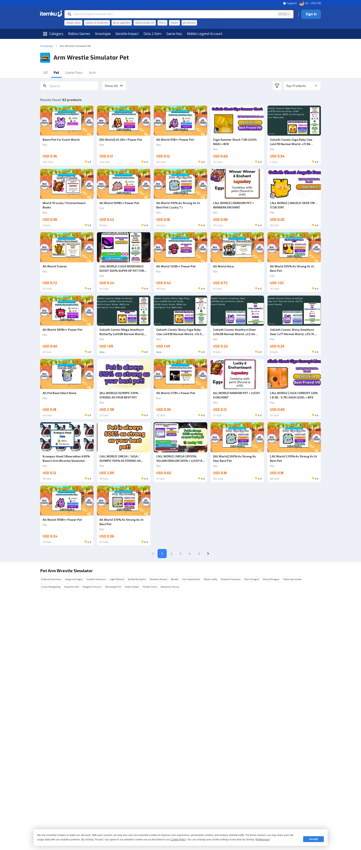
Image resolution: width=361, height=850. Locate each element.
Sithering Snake (292, 579)
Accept (313, 839)
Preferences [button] (262, 839)
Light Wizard (117, 579)
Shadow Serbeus (231, 579)
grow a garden (121, 22)
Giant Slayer (132, 586)
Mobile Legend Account (204, 34)
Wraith (175, 579)
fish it (162, 22)
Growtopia (103, 34)
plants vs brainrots (97, 22)
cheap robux (73, 22)
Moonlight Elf (113, 586)
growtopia (189, 22)
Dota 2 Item (152, 34)
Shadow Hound (158, 579)
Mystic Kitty (210, 579)
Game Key (174, 34)
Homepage (46, 45)
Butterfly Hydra (137, 579)
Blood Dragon (271, 579)
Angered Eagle (74, 579)
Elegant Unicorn (92, 586)
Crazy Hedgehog (51, 586)
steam (174, 22)
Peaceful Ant (71, 586)
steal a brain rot (144, 22)
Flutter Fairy (150, 586)
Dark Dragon (251, 579)
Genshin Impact (127, 34)
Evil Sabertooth (191, 579)
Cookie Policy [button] (178, 839)
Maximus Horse (170, 586)
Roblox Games (79, 34)
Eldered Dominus (51, 579)
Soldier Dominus (96, 579)
